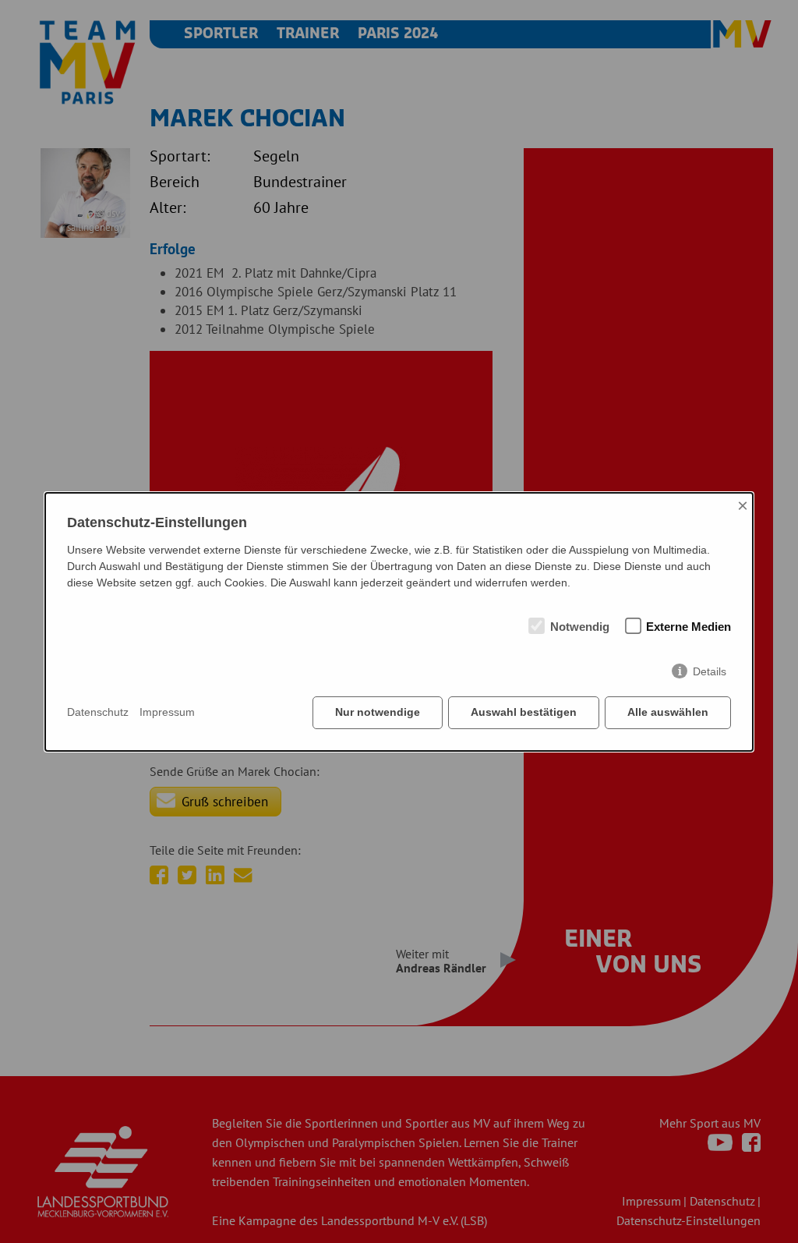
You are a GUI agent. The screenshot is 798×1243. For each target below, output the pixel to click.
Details (709, 671)
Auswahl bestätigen (524, 712)
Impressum (167, 712)
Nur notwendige (377, 712)
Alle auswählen (667, 712)
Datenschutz (98, 712)
